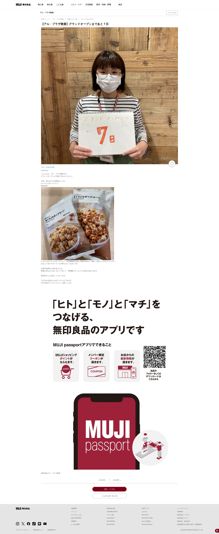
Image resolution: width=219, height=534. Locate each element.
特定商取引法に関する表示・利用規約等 (189, 524)
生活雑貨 (89, 4)
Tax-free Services (147, 524)
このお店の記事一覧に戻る (109, 496)
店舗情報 (74, 508)
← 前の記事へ (102, 480)
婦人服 (40, 4)
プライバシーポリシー (23, 530)
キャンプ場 (110, 515)
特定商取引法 (51, 530)
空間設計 (74, 521)
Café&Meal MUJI (112, 511)
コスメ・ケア (76, 4)
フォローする (172, 12)
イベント (74, 511)
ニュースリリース (182, 508)
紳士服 (49, 4)
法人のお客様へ (146, 521)
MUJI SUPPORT (76, 518)
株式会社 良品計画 (183, 521)
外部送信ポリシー (38, 530)
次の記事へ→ (117, 480)
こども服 (59, 4)
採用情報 (180, 511)
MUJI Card (145, 515)
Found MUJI (110, 518)
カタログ (144, 511)
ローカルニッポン (76, 515)
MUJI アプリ (145, 508)
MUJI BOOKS (111, 521)
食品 (120, 4)
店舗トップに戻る (109, 489)
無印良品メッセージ (183, 515)
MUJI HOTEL (111, 524)
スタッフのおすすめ (47, 167)
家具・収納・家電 (103, 4)
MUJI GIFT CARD (147, 518)
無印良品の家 (111, 508)
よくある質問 (75, 524)
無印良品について (182, 518)
